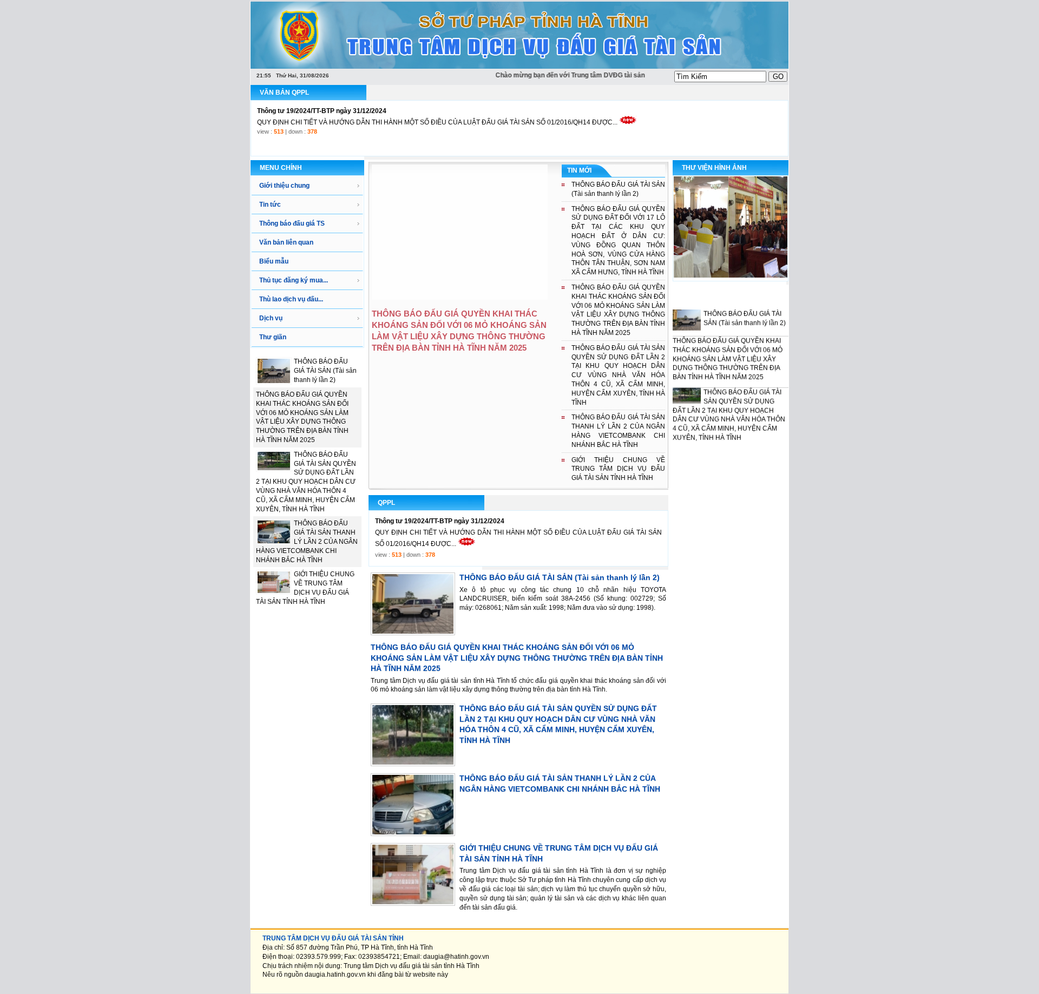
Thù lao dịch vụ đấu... (291, 299)
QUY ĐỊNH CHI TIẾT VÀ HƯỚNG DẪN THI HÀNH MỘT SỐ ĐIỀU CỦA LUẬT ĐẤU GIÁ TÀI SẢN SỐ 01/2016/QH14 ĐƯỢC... (437, 111)
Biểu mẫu (273, 261)
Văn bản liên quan (286, 242)
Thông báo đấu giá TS (292, 223)
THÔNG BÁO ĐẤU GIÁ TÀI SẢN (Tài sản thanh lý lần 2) (325, 371)
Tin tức (270, 204)
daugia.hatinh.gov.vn (335, 974)
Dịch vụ (270, 318)
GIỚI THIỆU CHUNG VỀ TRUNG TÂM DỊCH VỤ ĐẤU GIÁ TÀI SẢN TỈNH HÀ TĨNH (618, 469)
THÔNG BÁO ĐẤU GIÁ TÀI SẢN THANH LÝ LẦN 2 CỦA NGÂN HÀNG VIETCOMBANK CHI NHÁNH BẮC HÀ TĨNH (307, 541)
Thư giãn (272, 337)
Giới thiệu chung (284, 185)
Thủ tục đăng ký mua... (293, 280)
